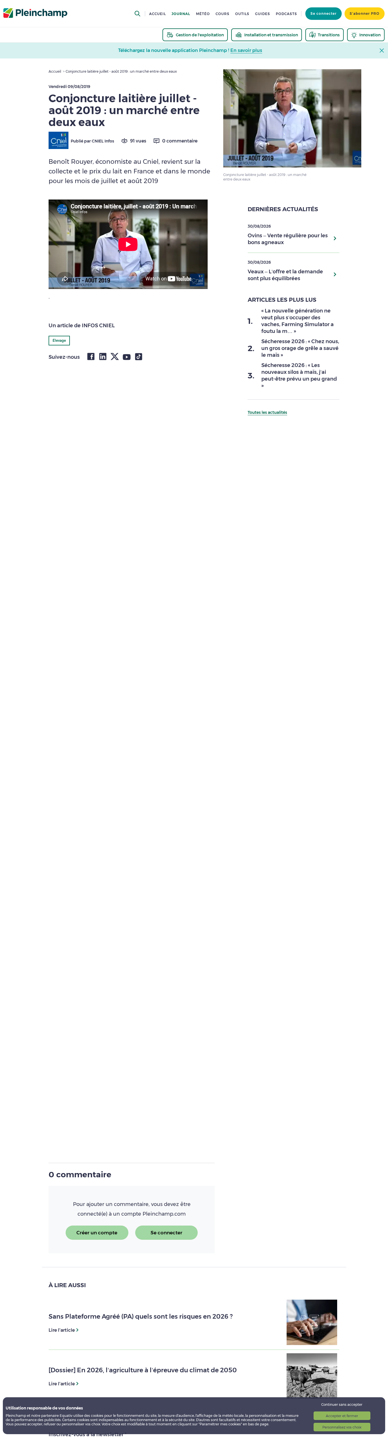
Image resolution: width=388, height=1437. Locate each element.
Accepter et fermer (342, 1416)
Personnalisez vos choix (341, 1427)
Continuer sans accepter (341, 1404)
